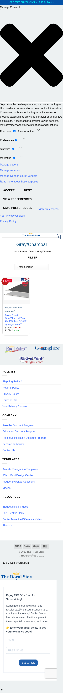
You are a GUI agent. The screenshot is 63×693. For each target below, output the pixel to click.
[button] (31, 55)
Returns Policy (10, 387)
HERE (40, 2)
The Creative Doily (13, 513)
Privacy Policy (8, 221)
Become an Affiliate (13, 444)
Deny (28, 190)
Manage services (10, 170)
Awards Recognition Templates (20, 469)
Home (14, 251)
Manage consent (16, 563)
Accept (9, 190)
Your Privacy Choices (12, 215)
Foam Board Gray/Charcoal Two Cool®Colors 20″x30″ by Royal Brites (15, 320)
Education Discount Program (18, 431)
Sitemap (7, 525)
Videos (6, 488)
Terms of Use (9, 400)
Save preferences (17, 208)
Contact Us (8, 450)
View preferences (17, 199)
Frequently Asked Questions (18, 481)
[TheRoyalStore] (31, 235)
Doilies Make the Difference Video (22, 519)
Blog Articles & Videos (15, 506)
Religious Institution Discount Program (24, 437)
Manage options (9, 164)
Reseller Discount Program (17, 425)
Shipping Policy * (12, 381)
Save (9, 281)
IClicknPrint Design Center (17, 475)
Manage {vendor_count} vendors (18, 176)
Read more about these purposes (19, 181)
